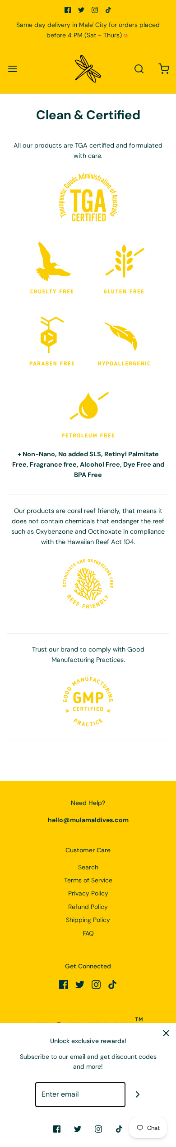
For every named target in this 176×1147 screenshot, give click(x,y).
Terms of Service (88, 880)
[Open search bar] (138, 69)
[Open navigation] (12, 69)
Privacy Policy (88, 893)
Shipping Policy (88, 920)
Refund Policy (88, 907)
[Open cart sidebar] (163, 69)
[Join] (137, 1094)
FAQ (88, 933)
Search (88, 867)
